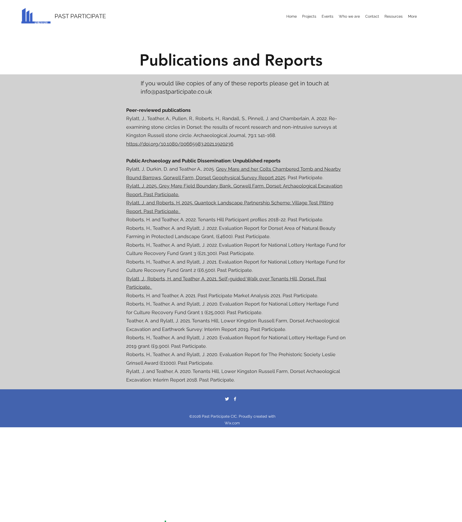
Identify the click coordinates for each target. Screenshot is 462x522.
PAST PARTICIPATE (80, 16)
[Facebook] (235, 399)
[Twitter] (227, 399)
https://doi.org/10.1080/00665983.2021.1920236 (179, 144)
